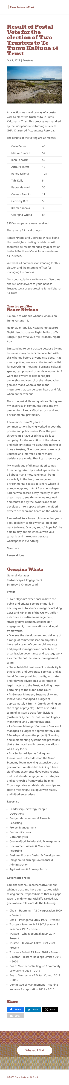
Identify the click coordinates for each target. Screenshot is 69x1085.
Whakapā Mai (34, 1050)
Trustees (28, 60)
